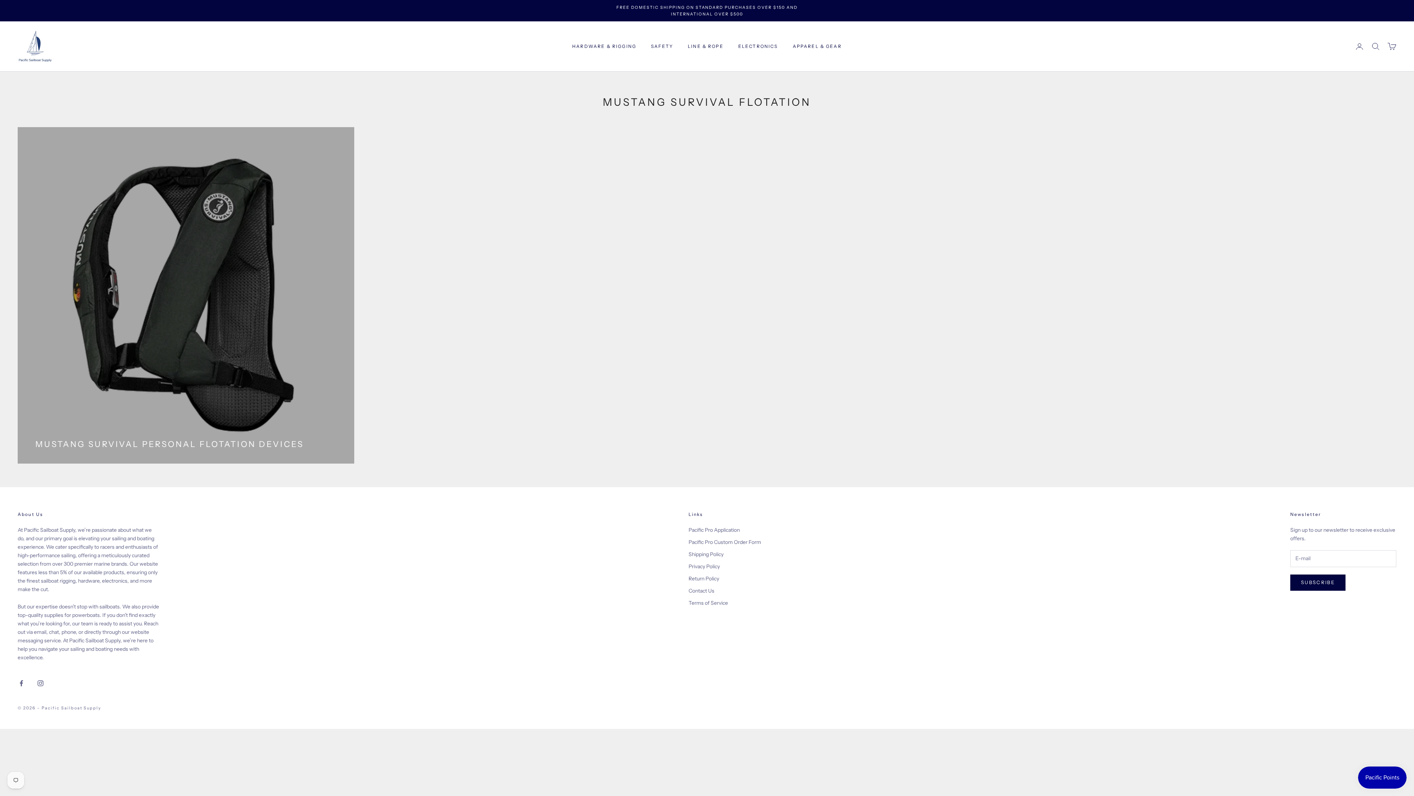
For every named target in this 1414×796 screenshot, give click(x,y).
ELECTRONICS (758, 46)
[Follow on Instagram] (40, 683)
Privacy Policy (704, 566)
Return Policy (704, 578)
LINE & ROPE (706, 46)
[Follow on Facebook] (21, 683)
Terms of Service (708, 603)
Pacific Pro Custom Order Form (725, 542)
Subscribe (1318, 582)
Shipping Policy (706, 554)
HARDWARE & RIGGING (604, 46)
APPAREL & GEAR (817, 46)
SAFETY (662, 46)
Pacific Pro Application (714, 530)
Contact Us (701, 590)
